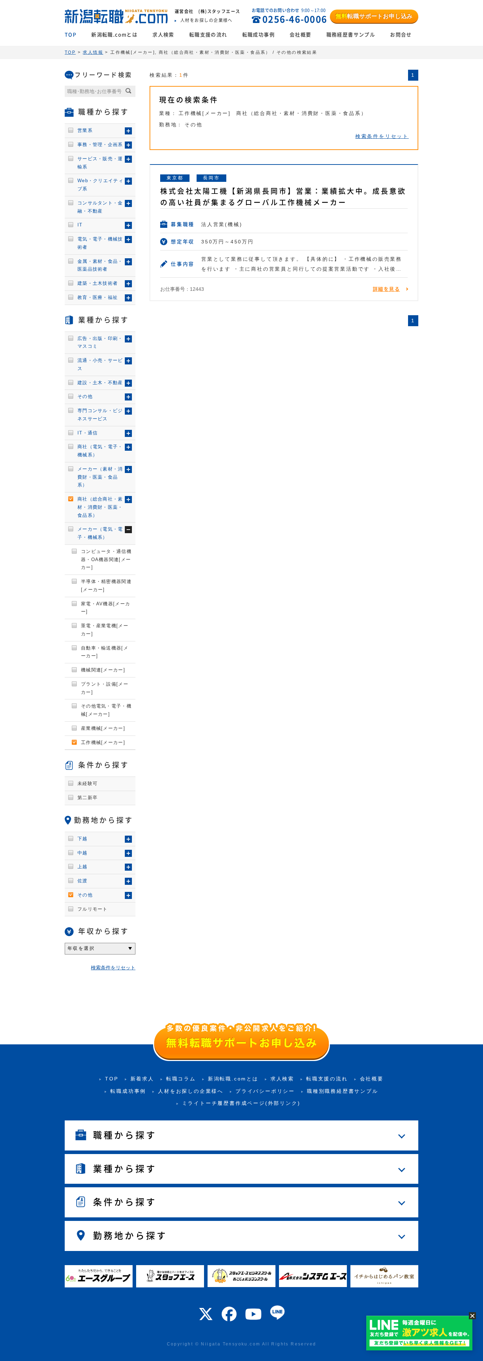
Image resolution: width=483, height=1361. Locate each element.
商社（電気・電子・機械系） (100, 450)
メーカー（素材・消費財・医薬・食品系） (100, 477)
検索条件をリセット (382, 136)
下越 (82, 838)
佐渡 (82, 880)
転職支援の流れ (208, 34)
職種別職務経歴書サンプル (342, 1091)
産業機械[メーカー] (103, 728)
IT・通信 (87, 433)
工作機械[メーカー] (103, 742)
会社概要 (301, 34)
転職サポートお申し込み (374, 16)
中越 (82, 852)
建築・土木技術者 (97, 283)
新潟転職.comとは (114, 34)
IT (80, 224)
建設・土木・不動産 (100, 382)
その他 (85, 396)
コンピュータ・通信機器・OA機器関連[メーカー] (106, 559)
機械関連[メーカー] (103, 670)
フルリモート (92, 909)
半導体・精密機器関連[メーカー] (106, 585)
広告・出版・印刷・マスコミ (100, 342)
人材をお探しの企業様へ (190, 1091)
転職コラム (181, 1079)
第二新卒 (87, 797)
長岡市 (211, 177)
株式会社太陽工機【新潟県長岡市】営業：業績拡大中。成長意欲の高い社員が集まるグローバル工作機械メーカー (283, 197)
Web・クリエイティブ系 (100, 184)
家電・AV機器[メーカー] (105, 608)
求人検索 (163, 34)
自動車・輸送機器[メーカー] (104, 652)
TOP (70, 34)
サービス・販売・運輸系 (100, 162)
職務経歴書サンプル (351, 34)
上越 (82, 866)
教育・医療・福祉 (97, 297)
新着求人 (142, 1079)
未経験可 (87, 783)
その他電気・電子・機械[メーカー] (106, 710)
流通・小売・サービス (100, 364)
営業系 (85, 130)
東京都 (175, 177)
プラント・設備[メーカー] (104, 688)
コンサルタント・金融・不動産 (100, 207)
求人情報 (93, 52)
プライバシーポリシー (265, 1091)
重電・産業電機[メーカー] (104, 629)
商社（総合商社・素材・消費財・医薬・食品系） (100, 507)
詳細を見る (386, 289)
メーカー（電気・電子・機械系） (100, 533)
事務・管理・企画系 (100, 144)
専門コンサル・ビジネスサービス (100, 414)
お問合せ (401, 34)
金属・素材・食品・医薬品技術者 (100, 265)
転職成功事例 (258, 34)
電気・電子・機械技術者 (100, 243)
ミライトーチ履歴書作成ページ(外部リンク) (241, 1103)
